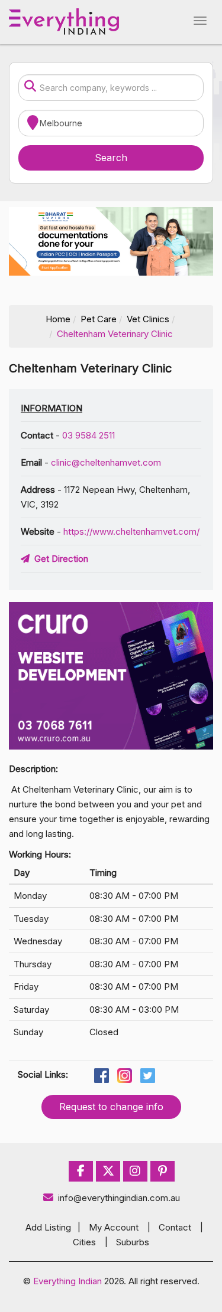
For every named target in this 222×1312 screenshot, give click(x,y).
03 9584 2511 (88, 435)
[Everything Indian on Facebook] (81, 1171)
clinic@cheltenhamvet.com (106, 462)
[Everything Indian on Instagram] (135, 1171)
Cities (84, 1242)
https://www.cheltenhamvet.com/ (131, 531)
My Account (114, 1227)
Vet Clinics (148, 319)
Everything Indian (67, 1281)
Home (58, 319)
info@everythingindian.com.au (119, 1197)
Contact (175, 1227)
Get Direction (59, 558)
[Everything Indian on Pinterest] (162, 1171)
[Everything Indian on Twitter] (108, 1171)
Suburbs (132, 1242)
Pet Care (99, 319)
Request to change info (111, 1107)
